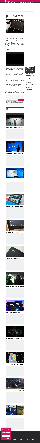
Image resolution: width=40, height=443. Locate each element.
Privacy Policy (8, 438)
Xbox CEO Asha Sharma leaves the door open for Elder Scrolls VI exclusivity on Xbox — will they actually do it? (30, 70)
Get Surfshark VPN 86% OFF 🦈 (13, 11)
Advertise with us (14, 439)
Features (8, 2)
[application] (15, 59)
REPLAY (17, 2)
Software (28, 2)
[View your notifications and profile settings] (31, 1)
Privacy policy (21, 436)
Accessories (31, 2)
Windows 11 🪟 (19, 11)
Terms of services (13, 101)
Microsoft (24, 2)
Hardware (21, 2)
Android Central (21, 439)
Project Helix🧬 (29, 11)
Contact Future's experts (15, 436)
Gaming (14, 2)
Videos (11, 2)
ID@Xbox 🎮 (24, 11)
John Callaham (9, 17)
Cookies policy (28, 436)
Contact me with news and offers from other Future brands (6, 434)
